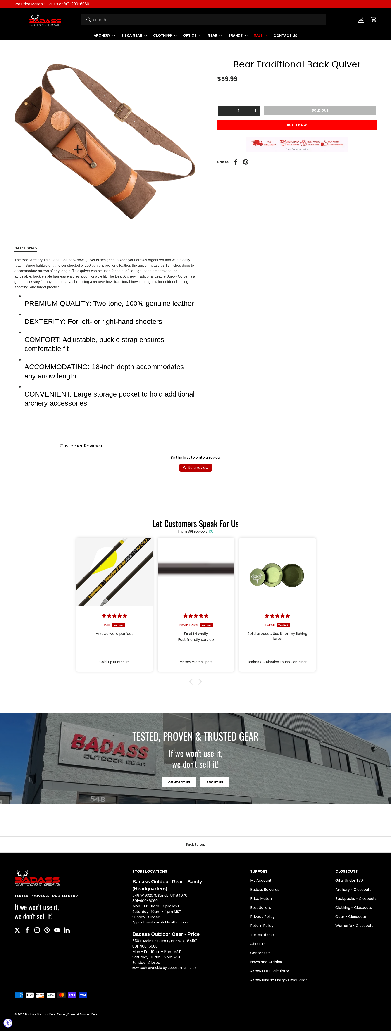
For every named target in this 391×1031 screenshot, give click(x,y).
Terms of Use (262, 934)
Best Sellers (260, 907)
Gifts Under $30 (349, 880)
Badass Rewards (264, 889)
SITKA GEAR (131, 35)
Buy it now (297, 125)
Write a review (195, 467)
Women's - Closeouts (354, 925)
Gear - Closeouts (350, 916)
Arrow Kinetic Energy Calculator (278, 980)
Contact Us (260, 952)
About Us (214, 782)
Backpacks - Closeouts (356, 898)
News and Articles (266, 961)
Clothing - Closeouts (353, 907)
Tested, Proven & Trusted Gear (77, 1014)
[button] (374, 20)
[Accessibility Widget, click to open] (7, 1023)
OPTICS (190, 35)
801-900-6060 (76, 4)
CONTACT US (285, 35)
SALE (258, 35)
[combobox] (203, 19)
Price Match (261, 898)
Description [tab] (25, 248)
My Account (261, 880)
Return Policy (262, 925)
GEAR (212, 35)
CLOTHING (162, 35)
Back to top (195, 844)
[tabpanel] (104, 334)
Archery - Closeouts (353, 889)
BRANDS (235, 35)
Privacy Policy (262, 916)
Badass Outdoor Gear (40, 1014)
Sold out (320, 110)
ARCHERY (102, 35)
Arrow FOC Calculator (269, 971)
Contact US (179, 782)
